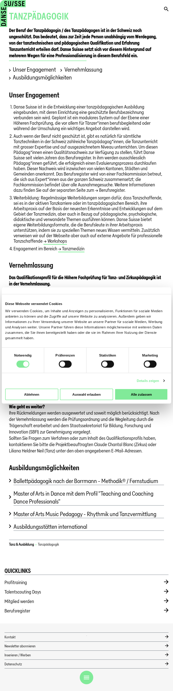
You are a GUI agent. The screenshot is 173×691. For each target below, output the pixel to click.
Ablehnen (31, 394)
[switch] (65, 364)
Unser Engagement (34, 69)
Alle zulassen (141, 394)
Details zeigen (148, 381)
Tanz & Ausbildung (21, 544)
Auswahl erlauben (86, 394)
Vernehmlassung (83, 69)
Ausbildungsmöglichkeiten (42, 77)
